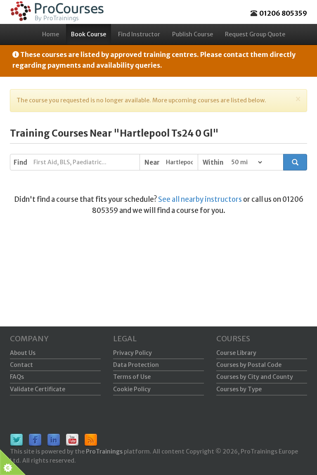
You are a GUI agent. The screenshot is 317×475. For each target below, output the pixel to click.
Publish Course (192, 34)
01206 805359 (283, 13)
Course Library (236, 353)
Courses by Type (239, 389)
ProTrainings (104, 451)
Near (152, 162)
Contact (21, 365)
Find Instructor (139, 34)
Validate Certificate (37, 389)
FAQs (17, 376)
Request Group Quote (255, 34)
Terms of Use (132, 376)
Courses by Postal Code (249, 365)
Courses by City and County (254, 376)
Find (20, 162)
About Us (22, 353)
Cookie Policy (132, 389)
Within (213, 162)
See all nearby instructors (200, 199)
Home (50, 34)
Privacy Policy (132, 353)
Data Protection (136, 365)
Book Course (88, 34)
